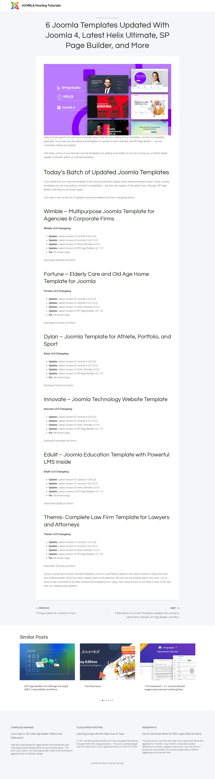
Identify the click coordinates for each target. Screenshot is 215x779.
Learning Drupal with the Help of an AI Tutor (100, 733)
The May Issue (92, 686)
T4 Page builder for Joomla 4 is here (56, 611)
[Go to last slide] (23, 670)
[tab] (102, 700)
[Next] (192, 670)
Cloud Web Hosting (90, 727)
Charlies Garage (22, 727)
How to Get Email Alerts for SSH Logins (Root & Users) (172, 733)
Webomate (149, 727)
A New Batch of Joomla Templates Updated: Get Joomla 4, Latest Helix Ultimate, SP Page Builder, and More (147, 613)
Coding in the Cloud (107, 18)
